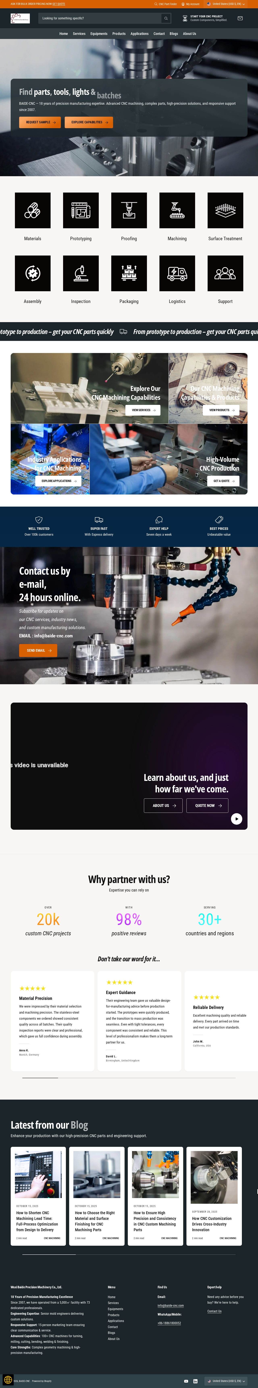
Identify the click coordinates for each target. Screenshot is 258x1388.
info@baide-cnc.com (171, 1305)
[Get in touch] (240, 18)
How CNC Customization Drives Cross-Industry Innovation (211, 1224)
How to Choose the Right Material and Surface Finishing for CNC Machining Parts (95, 1221)
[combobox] (104, 18)
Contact (113, 1327)
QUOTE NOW (205, 805)
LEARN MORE (67, 3)
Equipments (115, 1309)
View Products (219, 410)
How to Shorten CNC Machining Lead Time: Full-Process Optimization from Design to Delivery (37, 1221)
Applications (116, 1321)
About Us (161, 805)
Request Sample (38, 122)
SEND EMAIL (36, 650)
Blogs (111, 1333)
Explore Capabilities (87, 122)
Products (113, 1315)
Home (111, 1297)
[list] (129, 249)
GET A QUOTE (221, 481)
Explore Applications (56, 481)
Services (113, 1303)
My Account (192, 4)
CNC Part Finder (168, 4)
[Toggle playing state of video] (236, 819)
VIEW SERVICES (141, 410)
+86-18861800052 (169, 1323)
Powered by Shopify (41, 1381)
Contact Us (214, 1311)
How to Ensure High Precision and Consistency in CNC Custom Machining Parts (155, 1221)
